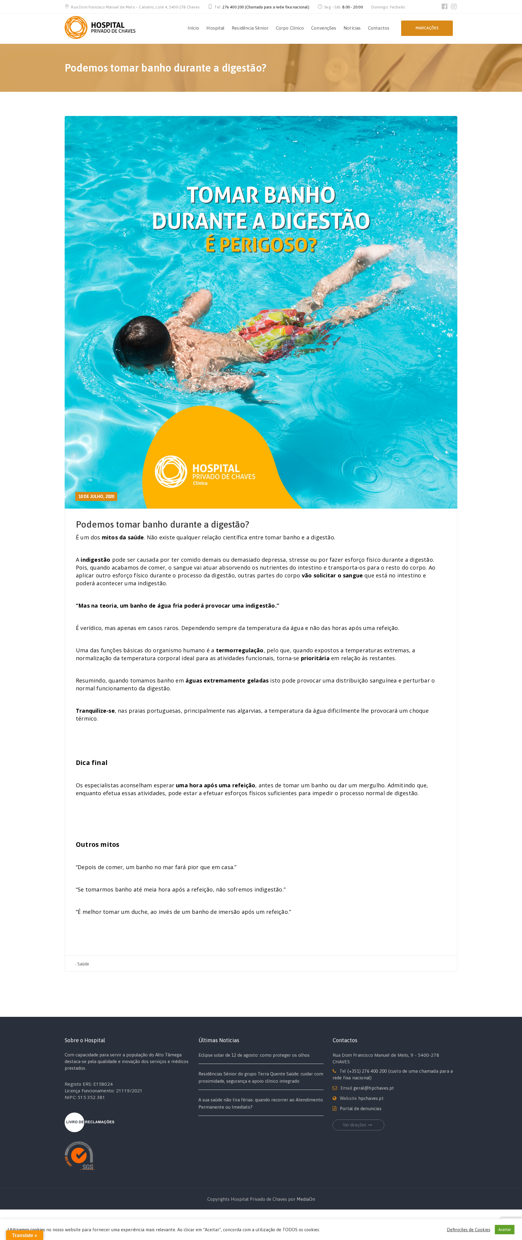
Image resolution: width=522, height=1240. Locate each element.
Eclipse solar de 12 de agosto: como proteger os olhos (254, 1055)
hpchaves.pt (371, 1098)
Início (193, 28)
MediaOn (306, 1199)
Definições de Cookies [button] (468, 1229)
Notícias (352, 28)
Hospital (215, 28)
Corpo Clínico (290, 28)
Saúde (83, 964)
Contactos (378, 28)
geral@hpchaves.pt (373, 1088)
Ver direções (354, 1125)
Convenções (323, 28)
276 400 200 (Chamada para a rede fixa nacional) (265, 7)
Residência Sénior (250, 28)
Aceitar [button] (504, 1229)
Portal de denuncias (361, 1108)
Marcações (427, 28)
